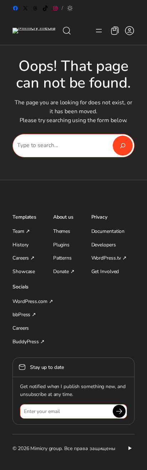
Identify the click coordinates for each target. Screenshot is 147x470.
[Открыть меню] (99, 30)
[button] (70, 8)
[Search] (123, 146)
